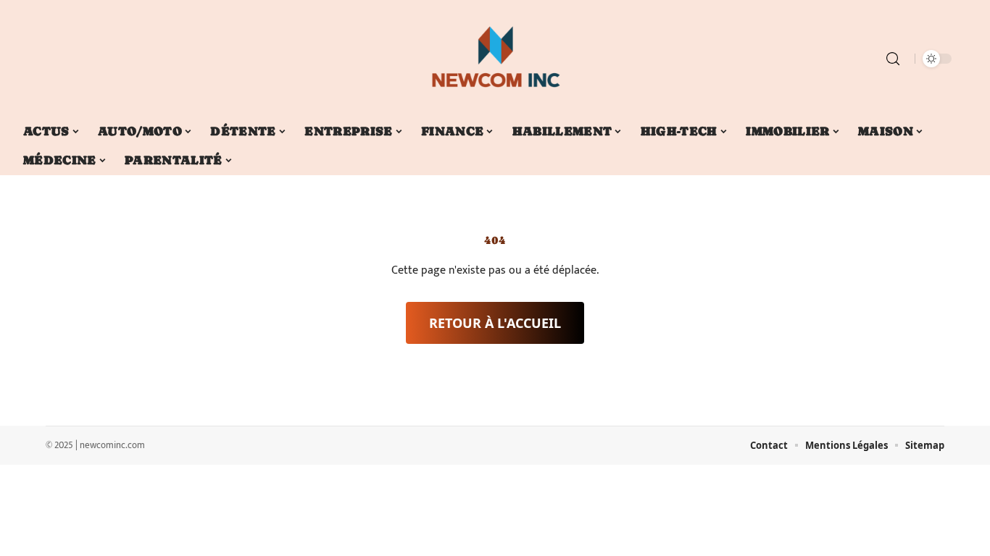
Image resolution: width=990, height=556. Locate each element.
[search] (892, 58)
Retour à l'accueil (495, 323)
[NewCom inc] (495, 58)
